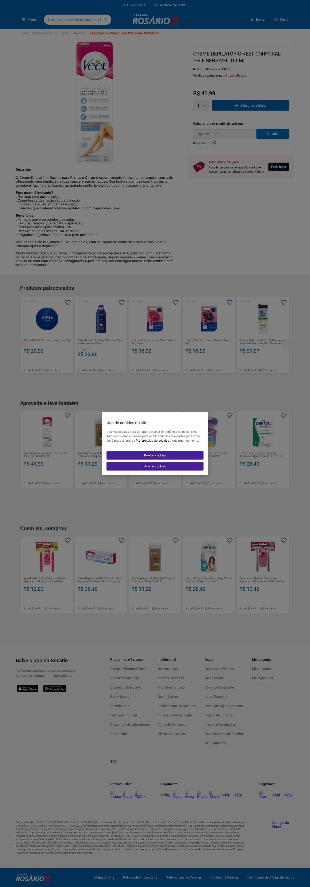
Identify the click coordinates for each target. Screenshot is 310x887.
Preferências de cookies (152, 440)
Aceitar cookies (155, 466)
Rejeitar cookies (155, 455)
